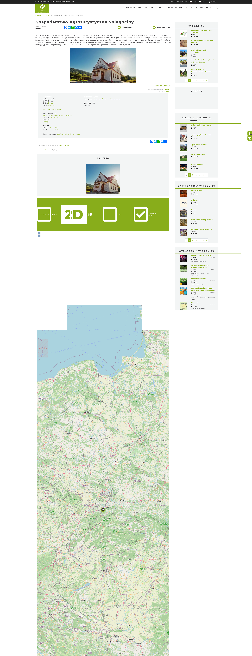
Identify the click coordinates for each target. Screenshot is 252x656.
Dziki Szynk (195, 200)
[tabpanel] (103, 179)
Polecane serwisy (203, 7)
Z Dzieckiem (148, 7)
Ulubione (204, 1)
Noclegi (45, 122)
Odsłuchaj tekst (128, 27)
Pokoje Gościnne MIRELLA (201, 125)
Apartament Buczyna (199, 145)
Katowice (196, 102)
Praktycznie (171, 7)
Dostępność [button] (183, 1)
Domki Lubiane (197, 164)
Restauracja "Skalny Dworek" (202, 220)
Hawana (194, 210)
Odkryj (129, 7)
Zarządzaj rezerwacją (163, 85)
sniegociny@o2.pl (53, 130)
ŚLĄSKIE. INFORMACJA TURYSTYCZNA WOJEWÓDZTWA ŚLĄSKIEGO (55, 1)
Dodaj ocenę (64, 145)
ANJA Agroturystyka (198, 154)
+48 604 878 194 (54, 128)
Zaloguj (213, 1)
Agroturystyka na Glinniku (201, 135)
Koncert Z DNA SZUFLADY (201, 255)
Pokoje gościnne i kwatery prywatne (107, 99)
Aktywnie (137, 7)
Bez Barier (160, 7)
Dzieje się (183, 7)
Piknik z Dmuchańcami (199, 303)
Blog (191, 7)
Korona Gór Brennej (198, 278)
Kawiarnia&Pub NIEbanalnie (201, 229)
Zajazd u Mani (196, 190)
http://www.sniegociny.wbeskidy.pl (68, 134)
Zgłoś (166, 89)
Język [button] (195, 1)
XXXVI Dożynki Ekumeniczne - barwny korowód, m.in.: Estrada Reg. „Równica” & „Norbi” (203, 290)
